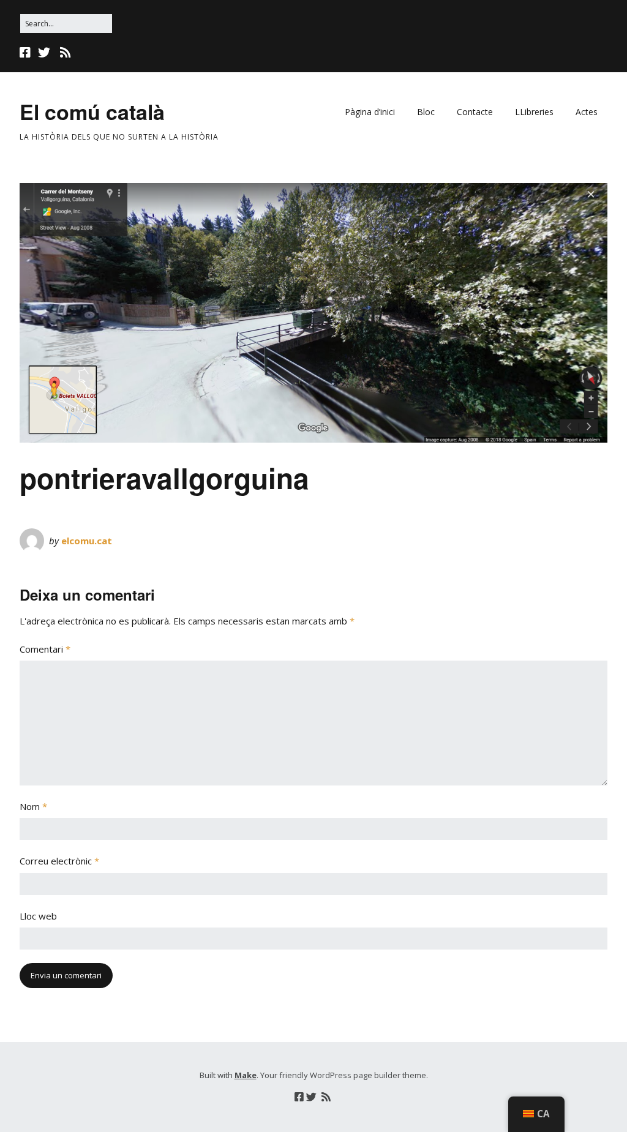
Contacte (475, 112)
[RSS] (65, 52)
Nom (33, 806)
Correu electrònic (59, 861)
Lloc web (38, 916)
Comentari (45, 649)
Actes (587, 112)
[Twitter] (44, 52)
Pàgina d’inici (370, 112)
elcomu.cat (86, 540)
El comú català (92, 111)
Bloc (426, 112)
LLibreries (534, 112)
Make (246, 1075)
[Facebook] (26, 52)
